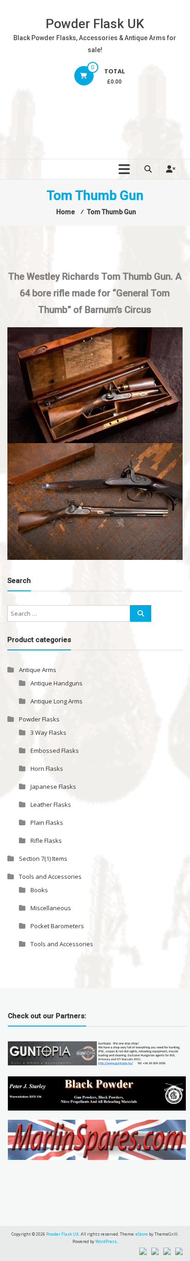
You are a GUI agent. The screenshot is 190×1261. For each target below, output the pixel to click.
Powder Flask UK (95, 23)
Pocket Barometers (57, 926)
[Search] (140, 613)
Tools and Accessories (50, 876)
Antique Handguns (56, 683)
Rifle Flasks (46, 840)
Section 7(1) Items (43, 858)
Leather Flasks (50, 804)
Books (39, 890)
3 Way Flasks (48, 732)
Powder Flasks (39, 719)
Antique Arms (37, 670)
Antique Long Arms (56, 701)
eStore (142, 1234)
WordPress (106, 1241)
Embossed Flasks (54, 750)
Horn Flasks (46, 768)
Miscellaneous (50, 908)
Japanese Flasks (53, 786)
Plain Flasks (46, 822)
